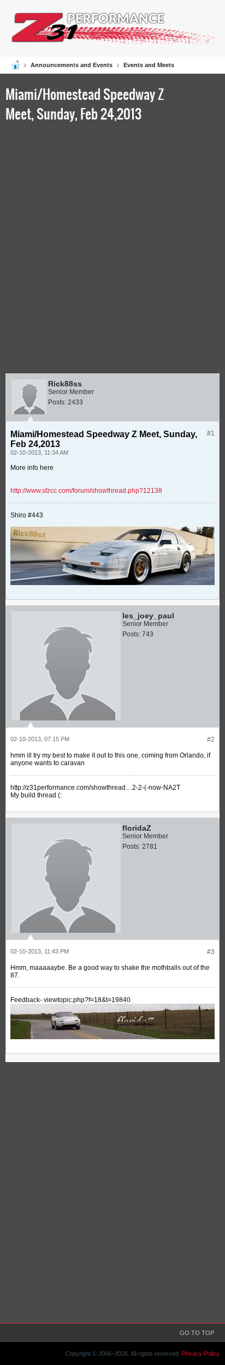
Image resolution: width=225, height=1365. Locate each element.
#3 (211, 952)
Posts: (57, 402)
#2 (211, 739)
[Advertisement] (112, 250)
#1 (211, 433)
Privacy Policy (201, 1353)
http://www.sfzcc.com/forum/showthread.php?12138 (86, 490)
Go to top (197, 1333)
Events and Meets (148, 65)
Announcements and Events (71, 65)
